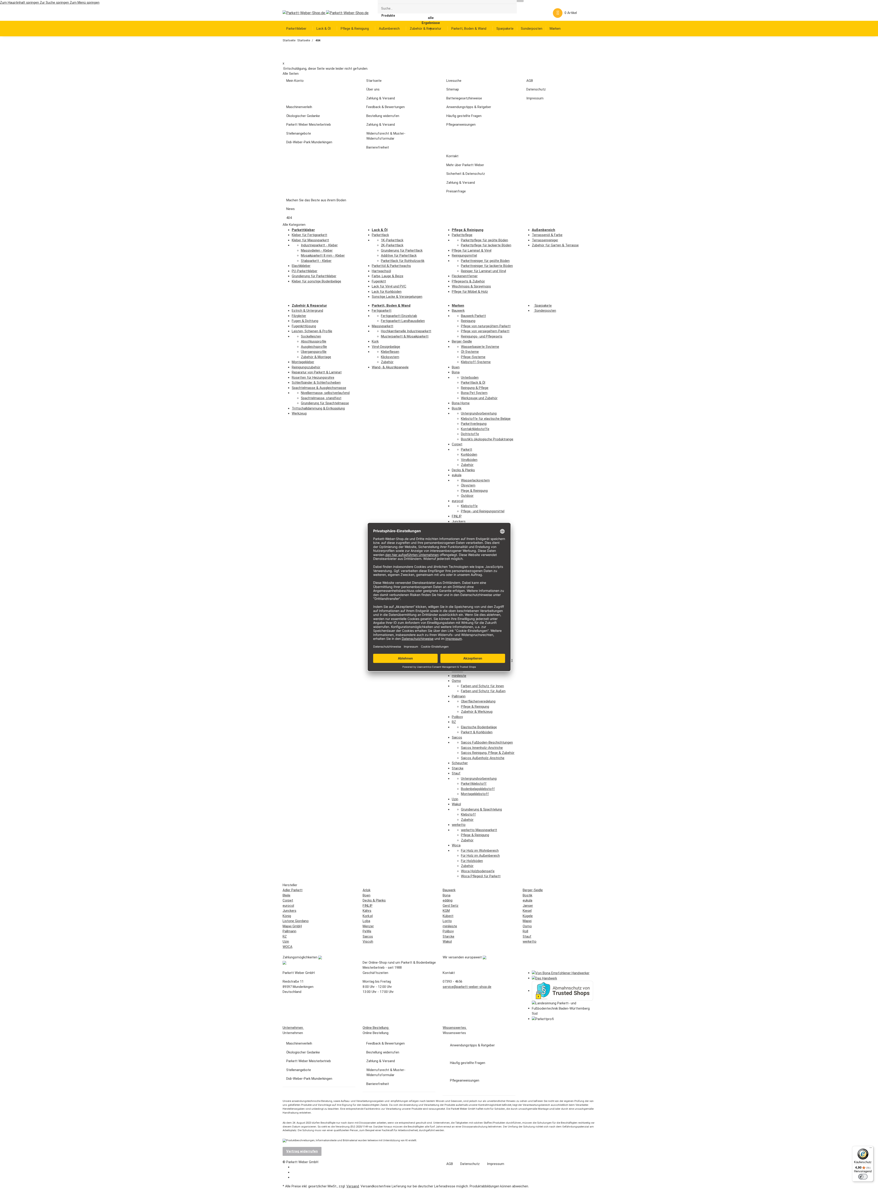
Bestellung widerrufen (382, 116)
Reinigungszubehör (306, 367)
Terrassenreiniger (545, 240)
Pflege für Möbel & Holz (470, 292)
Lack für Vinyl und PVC (389, 286)
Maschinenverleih (299, 107)
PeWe (367, 931)
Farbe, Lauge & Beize (387, 276)
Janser (528, 906)
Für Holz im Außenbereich (480, 856)
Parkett (466, 449)
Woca (456, 845)
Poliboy (457, 717)
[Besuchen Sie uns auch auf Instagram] (295, 1177)
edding (447, 900)
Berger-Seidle (462, 341)
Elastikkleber (301, 266)
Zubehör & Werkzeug (477, 712)
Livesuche (453, 81)
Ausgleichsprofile (314, 347)
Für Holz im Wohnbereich (480, 850)
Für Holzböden (472, 861)
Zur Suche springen (55, 2)
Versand (352, 1186)
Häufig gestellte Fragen (464, 116)
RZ (454, 722)
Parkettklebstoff (474, 784)
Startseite (374, 81)
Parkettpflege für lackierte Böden (486, 245)
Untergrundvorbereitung (479, 413)
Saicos (457, 737)
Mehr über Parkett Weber (465, 165)
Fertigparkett (381, 310)
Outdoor (467, 496)
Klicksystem (390, 357)
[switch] (862, 1176)
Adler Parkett (292, 890)
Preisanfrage (456, 191)
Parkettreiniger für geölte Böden (485, 261)
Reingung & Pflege (474, 388)
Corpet (457, 444)
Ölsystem (468, 485)
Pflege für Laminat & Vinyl (471, 250)
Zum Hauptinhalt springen (20, 2)
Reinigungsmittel (464, 255)
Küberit (448, 916)
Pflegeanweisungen (461, 124)
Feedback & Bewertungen (385, 107)
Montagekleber (303, 362)
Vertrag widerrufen (302, 1151)
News (290, 209)
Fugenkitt (379, 281)
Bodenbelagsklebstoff (478, 789)
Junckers (459, 521)
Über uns (373, 89)
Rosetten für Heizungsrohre (313, 377)
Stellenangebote (298, 133)
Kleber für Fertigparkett (309, 235)
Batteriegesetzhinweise (464, 98)
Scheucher (460, 763)
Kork (375, 341)
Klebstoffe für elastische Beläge (486, 419)
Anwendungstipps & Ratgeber (468, 107)
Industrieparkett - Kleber (319, 245)
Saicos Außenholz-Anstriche (482, 758)
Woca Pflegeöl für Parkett (481, 876)
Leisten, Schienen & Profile (312, 331)
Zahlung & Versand (380, 98)
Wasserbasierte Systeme (480, 347)
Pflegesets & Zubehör (468, 281)
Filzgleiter (299, 316)
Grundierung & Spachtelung (481, 809)
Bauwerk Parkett (473, 316)
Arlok (366, 890)
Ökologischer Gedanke (303, 116)
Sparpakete (543, 305)
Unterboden (470, 377)
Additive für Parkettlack (399, 255)
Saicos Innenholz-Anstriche (482, 748)
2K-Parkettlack (392, 245)
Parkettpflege (462, 235)
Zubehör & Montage (316, 357)
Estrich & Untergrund (307, 310)
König (287, 916)
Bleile (286, 895)
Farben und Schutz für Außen (483, 691)
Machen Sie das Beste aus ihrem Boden (316, 200)
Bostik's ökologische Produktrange (487, 439)
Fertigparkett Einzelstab (399, 316)
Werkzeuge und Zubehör (479, 398)
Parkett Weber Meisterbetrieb (308, 124)
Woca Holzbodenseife (478, 871)
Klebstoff (468, 814)
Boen (456, 367)
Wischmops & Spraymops (471, 286)
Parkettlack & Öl (473, 382)
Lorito (447, 921)
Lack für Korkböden (387, 292)
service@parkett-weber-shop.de (467, 987)
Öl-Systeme (470, 352)
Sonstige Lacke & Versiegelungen (397, 297)
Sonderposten (545, 310)
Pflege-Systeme (473, 357)
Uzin (455, 799)
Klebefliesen (390, 352)
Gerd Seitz (450, 906)
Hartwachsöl (381, 271)
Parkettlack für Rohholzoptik (402, 261)
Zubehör (387, 362)
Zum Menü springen (84, 2)
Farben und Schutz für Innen (482, 686)
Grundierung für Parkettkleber (314, 276)
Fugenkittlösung (304, 326)
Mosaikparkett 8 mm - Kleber (323, 255)
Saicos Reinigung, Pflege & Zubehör (487, 753)
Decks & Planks (463, 470)
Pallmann (459, 696)
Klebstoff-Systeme (476, 362)
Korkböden (469, 454)
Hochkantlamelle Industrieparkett (406, 331)
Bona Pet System (474, 393)
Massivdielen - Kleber (317, 250)
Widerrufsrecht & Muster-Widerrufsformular (385, 136)
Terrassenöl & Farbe (547, 235)
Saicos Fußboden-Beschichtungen (487, 742)
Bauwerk (458, 310)
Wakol (456, 804)
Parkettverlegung (474, 424)
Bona (456, 372)
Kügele (528, 916)
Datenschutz (536, 89)
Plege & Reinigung (474, 491)
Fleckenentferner (465, 276)
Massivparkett (382, 326)
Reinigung (468, 321)
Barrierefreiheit (377, 147)
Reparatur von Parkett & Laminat (317, 372)
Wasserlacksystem (475, 480)
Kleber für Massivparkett (310, 240)
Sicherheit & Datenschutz (465, 174)
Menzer (368, 926)
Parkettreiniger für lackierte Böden (487, 266)
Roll (525, 931)
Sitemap (452, 89)
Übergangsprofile (314, 352)
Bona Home (461, 403)
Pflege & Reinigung (475, 707)
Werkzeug (299, 413)
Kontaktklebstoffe (475, 429)
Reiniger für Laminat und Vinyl (483, 271)
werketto (459, 825)
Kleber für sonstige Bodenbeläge (316, 281)
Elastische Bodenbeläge (479, 727)
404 (289, 218)
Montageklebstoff (475, 794)
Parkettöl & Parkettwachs (391, 266)
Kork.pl (368, 916)
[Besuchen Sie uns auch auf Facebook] (295, 1167)
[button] (532, 13)
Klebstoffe (469, 506)
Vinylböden (469, 460)
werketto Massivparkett (479, 830)
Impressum (534, 98)
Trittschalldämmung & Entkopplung (318, 408)
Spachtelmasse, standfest (321, 398)
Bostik (456, 408)
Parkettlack (380, 235)
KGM (446, 911)
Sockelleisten (311, 336)
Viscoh (368, 941)
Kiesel (527, 911)
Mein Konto (295, 81)
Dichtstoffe (470, 434)
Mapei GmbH (292, 926)
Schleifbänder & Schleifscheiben (316, 382)
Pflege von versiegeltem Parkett (485, 331)
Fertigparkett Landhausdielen (403, 321)
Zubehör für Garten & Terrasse (555, 245)
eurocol (457, 501)
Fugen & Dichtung (305, 321)
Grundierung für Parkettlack (402, 250)
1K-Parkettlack (392, 240)
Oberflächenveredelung (478, 701)
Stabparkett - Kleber (316, 261)
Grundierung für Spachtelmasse (325, 403)
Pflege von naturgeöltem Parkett (486, 326)
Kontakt (452, 156)
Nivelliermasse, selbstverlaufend (325, 393)
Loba (366, 921)
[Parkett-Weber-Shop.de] (322, 13)
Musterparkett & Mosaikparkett (404, 336)
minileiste (459, 676)
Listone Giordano (296, 921)
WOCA (287, 947)
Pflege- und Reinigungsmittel (482, 511)
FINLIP (457, 516)
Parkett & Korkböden (477, 732)
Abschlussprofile (313, 341)
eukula (456, 475)
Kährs (367, 911)
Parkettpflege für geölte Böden (484, 240)
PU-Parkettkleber (304, 271)
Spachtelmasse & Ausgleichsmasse (319, 388)
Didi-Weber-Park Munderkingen (309, 142)
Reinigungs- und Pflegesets (481, 336)
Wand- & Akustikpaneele (390, 367)
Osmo (456, 681)
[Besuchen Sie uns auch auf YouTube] (295, 1172)
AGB (529, 81)
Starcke (457, 768)
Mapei (527, 921)
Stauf (456, 773)
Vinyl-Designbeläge (386, 347)
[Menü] (870, 1148)
